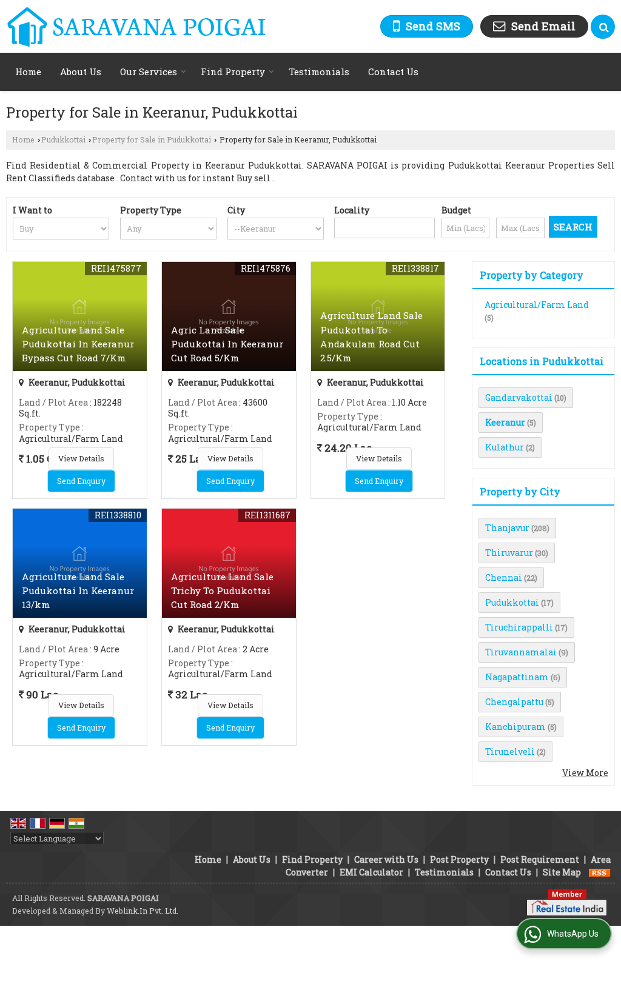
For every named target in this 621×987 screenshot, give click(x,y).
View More (585, 772)
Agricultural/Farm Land (537, 304)
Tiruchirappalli (519, 627)
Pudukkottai (63, 139)
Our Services (148, 71)
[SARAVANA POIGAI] (136, 26)
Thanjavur (507, 528)
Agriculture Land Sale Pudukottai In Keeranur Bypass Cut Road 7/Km (78, 344)
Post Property (459, 859)
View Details (81, 458)
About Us (80, 71)
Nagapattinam (517, 677)
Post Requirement (539, 859)
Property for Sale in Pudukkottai (151, 139)
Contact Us (393, 71)
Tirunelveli (510, 751)
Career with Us (386, 859)
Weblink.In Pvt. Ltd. (142, 910)
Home (28, 71)
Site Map (562, 872)
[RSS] (600, 872)
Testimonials (319, 71)
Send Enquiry (81, 481)
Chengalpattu (514, 702)
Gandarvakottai (518, 397)
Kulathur (504, 447)
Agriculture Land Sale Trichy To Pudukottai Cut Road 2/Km (222, 590)
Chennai (503, 577)
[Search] (603, 27)
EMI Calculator (371, 872)
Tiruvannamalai (521, 652)
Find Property (233, 71)
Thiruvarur (509, 552)
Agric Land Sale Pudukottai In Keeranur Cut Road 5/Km (227, 344)
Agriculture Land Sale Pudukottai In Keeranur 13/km (78, 590)
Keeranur (505, 422)
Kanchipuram (515, 726)
